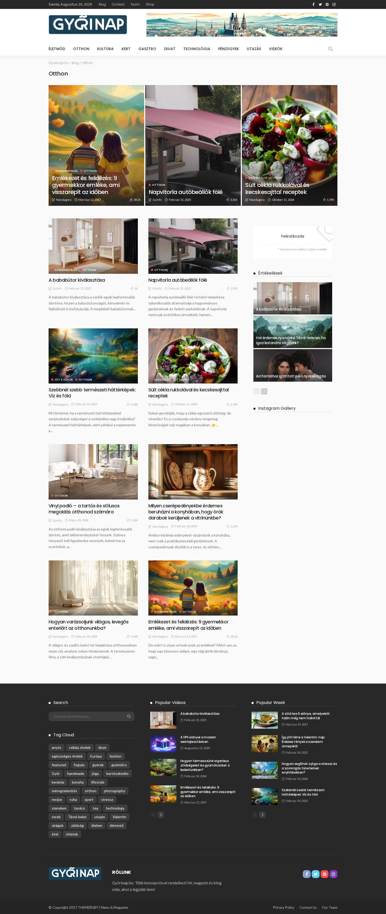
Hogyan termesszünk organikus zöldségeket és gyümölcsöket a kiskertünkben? (205, 765)
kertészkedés (117, 773)
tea (95, 808)
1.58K (134, 404)
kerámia (58, 782)
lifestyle (98, 782)
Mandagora (63, 199)
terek (56, 817)
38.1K (137, 199)
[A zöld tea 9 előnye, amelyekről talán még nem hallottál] (265, 720)
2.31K (233, 199)
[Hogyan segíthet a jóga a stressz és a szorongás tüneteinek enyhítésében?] (265, 770)
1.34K (134, 636)
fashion (115, 756)
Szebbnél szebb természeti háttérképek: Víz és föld (92, 392)
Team (135, 4)
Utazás (254, 48)
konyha (78, 782)
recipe (57, 799)
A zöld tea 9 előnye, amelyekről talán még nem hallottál (305, 715)
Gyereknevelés (66, 171)
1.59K (330, 199)
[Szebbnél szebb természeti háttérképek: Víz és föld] (93, 356)
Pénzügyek (228, 48)
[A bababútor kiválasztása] (93, 246)
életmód (116, 825)
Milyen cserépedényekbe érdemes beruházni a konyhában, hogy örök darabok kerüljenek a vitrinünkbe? (185, 511)
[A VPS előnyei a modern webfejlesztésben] (163, 743)
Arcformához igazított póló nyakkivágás (291, 376)
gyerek (98, 765)
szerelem (59, 808)
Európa (96, 756)
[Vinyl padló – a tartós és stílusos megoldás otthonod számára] (93, 471)
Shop (150, 4)
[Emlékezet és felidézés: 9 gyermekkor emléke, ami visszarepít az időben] (96, 145)
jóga (95, 773)
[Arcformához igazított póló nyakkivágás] (292, 365)
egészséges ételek (67, 756)
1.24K (134, 520)
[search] (330, 49)
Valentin (119, 817)
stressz (107, 799)
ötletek (72, 834)
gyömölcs (119, 765)
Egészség (256, 177)
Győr (56, 773)
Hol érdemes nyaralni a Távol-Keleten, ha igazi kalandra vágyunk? (291, 340)
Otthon (81, 48)
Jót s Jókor (64, 379)
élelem (96, 825)
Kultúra (105, 48)
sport (89, 799)
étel (55, 834)
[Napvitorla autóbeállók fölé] (193, 145)
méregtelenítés (64, 791)
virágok (58, 825)
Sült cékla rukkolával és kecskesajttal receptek (277, 188)
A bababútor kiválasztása (77, 280)
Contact (118, 4)
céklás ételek (80, 747)
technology (115, 808)
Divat (169, 48)
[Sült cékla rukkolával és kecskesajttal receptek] (289, 145)
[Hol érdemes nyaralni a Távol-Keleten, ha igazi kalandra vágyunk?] (292, 332)
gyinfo (157, 199)
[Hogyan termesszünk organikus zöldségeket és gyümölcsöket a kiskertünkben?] (163, 767)
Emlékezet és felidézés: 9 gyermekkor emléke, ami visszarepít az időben (85, 185)
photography (114, 791)
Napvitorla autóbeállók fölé (185, 192)
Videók (276, 48)
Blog (102, 4)
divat (102, 747)
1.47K (234, 526)
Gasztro (147, 48)
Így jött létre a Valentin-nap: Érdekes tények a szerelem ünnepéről (303, 741)
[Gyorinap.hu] (75, 873)
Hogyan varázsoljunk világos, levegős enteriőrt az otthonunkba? (88, 624)
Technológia (196, 48)
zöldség (77, 825)
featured (59, 765)
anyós (56, 747)
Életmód (57, 48)
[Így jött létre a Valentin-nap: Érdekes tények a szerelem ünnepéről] (265, 743)
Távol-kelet (77, 817)
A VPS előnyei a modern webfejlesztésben (198, 739)
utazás (99, 817)
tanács (79, 808)
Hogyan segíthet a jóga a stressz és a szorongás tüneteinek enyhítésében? (309, 768)
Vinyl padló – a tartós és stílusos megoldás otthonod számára (84, 508)
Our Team (329, 907)
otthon (90, 791)
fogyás (79, 765)
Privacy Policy (283, 907)
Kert (126, 48)
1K (136, 288)
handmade (75, 773)
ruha (73, 799)
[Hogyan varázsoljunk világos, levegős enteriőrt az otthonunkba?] (93, 588)
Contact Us (308, 907)
